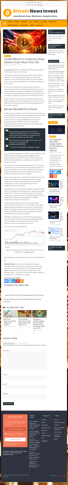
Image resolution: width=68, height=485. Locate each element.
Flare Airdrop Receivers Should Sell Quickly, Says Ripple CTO (24, 322)
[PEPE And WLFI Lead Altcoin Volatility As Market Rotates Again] (53, 228)
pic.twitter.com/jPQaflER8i (17, 144)
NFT (30, 21)
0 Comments (18, 65)
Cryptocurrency (46, 427)
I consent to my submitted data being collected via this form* (15, 434)
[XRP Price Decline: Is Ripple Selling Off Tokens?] (10, 311)
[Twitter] (10, 281)
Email (5, 384)
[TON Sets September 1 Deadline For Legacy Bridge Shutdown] (53, 212)
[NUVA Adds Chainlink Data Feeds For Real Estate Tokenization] (53, 196)
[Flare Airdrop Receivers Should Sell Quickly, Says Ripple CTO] (25, 311)
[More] (22, 281)
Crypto (16, 21)
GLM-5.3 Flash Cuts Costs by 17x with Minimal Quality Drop (56, 107)
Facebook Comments (22, 343)
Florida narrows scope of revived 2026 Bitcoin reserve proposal (22, 300)
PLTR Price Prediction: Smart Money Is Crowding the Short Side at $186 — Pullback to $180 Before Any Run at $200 (34, 444)
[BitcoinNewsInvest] (5, 23)
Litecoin (36, 21)
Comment (6, 351)
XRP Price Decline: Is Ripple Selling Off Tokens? (10, 322)
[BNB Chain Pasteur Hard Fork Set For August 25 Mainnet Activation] (53, 181)
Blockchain (52, 21)
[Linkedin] (14, 281)
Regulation (24, 25)
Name (5, 375)
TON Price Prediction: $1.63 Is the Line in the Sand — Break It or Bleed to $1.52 (56, 85)
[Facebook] (6, 281)
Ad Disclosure (22, 72)
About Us (56, 420)
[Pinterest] (18, 281)
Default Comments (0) (9, 343)
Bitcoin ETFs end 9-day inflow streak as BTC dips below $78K (56, 101)
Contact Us (40, 25)
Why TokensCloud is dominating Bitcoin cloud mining (23, 295)
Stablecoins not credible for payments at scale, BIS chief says (56, 91)
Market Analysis (13, 25)
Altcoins (44, 21)
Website (5, 394)
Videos (32, 25)
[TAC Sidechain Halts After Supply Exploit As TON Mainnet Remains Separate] (56, 126)
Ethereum (24, 21)
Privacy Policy (58, 432)
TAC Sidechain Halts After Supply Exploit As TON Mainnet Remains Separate (56, 145)
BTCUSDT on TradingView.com (24, 252)
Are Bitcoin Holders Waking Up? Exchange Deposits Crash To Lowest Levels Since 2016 (39, 323)
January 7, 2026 (34, 147)
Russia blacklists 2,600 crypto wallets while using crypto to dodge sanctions (56, 67)
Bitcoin (10, 21)
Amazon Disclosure (59, 422)
